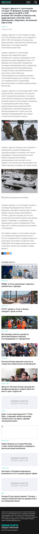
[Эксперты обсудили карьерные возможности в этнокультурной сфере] (19, 465)
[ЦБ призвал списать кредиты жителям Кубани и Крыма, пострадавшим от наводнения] (19, 328)
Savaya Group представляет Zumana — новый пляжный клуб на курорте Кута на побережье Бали (19, 498)
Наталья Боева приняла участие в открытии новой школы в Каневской (18, 362)
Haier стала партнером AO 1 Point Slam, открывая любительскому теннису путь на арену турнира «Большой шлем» (16, 417)
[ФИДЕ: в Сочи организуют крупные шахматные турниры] (19, 278)
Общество (16, 3)
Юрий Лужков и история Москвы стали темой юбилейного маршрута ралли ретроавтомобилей (18, 446)
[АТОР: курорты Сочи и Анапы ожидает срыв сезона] (19, 303)
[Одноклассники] (8, 253)
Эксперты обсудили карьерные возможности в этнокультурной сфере (19, 472)
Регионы (4, 358)
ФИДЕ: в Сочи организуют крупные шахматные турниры (17, 285)
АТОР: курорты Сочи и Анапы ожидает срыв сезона (15, 310)
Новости (4, 27)
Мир (2, 493)
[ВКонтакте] (5, 253)
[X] (2, 253)
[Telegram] (10, 253)
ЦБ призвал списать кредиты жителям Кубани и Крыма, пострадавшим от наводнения (15, 336)
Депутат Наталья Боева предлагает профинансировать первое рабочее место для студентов (18, 389)
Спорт (3, 411)
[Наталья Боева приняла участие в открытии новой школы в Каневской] (19, 356)
